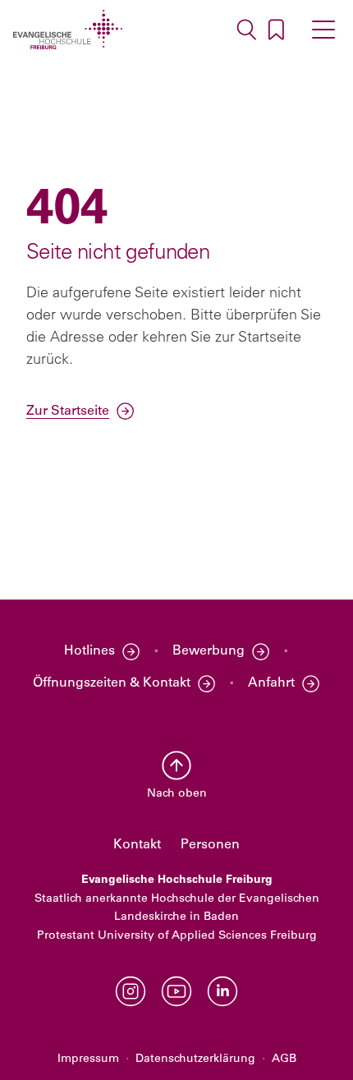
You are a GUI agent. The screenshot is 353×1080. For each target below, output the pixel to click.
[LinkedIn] (222, 991)
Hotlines (89, 651)
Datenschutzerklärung (195, 1059)
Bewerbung (208, 651)
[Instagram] (130, 991)
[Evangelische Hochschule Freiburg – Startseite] (67, 29)
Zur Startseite (67, 411)
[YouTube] (176, 991)
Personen (210, 845)
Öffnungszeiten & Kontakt (111, 683)
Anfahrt (271, 683)
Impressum (88, 1059)
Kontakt (137, 845)
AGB (284, 1059)
